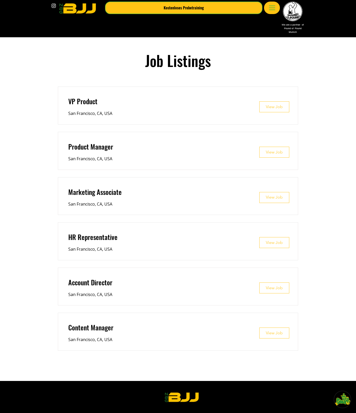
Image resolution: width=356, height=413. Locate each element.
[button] (183, 8)
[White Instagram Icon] (54, 6)
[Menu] (272, 8)
